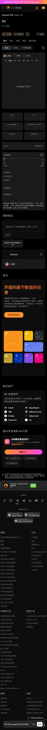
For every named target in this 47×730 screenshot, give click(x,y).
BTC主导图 (5, 649)
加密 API (22, 452)
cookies (14, 724)
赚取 (2, 541)
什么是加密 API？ (14, 458)
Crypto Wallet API (7, 674)
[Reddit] (24, 502)
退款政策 (4, 713)
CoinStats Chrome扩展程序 (36, 616)
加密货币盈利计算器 (8, 616)
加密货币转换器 (6, 627)
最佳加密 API (31, 458)
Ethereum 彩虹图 (7, 634)
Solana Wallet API (7, 677)
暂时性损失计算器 (7, 623)
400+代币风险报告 (7, 663)
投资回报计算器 (6, 620)
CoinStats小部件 (6, 641)
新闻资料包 (35, 545)
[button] (42, 146)
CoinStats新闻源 (37, 566)
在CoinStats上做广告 (38, 552)
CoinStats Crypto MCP (9, 667)
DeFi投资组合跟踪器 (8, 559)
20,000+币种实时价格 (9, 656)
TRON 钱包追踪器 (7, 592)
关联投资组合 (14, 315)
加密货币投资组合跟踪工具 (10, 537)
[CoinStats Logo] (13, 7)
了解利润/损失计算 (33, 709)
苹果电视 (30, 627)
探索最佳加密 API (17, 444)
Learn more (35, 2)
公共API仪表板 (36, 563)
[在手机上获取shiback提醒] (28, 34)
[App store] (15, 514)
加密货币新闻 (5, 548)
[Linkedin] (30, 502)
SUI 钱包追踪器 (6, 599)
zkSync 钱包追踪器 (8, 566)
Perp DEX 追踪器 (7, 602)
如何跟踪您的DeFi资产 (35, 705)
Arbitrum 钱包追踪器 (8, 570)
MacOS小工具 (32, 620)
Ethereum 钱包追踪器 (8, 581)
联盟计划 (4, 555)
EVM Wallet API (6, 681)
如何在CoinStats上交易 (35, 713)
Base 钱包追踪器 (7, 584)
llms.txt (3, 670)
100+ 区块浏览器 (7, 659)
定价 (33, 541)
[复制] (42, 146)
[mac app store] (23, 520)
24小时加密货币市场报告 (9, 645)
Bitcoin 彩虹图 (6, 630)
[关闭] (44, 2)
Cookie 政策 (5, 709)
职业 (33, 548)
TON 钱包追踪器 (7, 588)
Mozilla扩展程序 (32, 623)
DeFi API (4, 685)
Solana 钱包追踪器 (7, 573)
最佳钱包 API (13, 463)
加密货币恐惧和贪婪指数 (9, 638)
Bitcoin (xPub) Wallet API (10, 688)
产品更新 (34, 537)
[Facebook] (42, 502)
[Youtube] (36, 502)
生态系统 (4, 606)
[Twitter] (4, 502)
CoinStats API (36, 555)
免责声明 (4, 698)
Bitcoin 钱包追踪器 (7, 595)
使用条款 (4, 702)
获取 (33, 485)
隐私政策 (4, 705)
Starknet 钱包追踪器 (8, 563)
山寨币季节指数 (6, 652)
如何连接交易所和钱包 (35, 702)
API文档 (34, 559)
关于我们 (34, 570)
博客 (2, 545)
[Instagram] (10, 502)
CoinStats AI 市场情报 (8, 552)
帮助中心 (30, 698)
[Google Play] (32, 514)
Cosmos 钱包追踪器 (8, 577)
